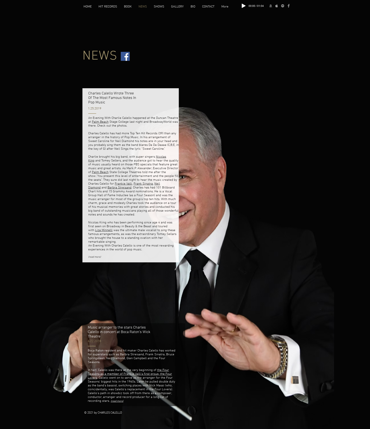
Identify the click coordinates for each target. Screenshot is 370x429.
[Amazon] (270, 5)
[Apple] (276, 5)
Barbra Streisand (119, 188)
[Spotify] (282, 5)
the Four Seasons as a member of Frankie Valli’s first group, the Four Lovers (130, 374)
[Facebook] (288, 5)
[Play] (244, 6)
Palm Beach (100, 122)
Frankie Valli (123, 184)
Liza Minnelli (104, 230)
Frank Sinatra (143, 184)
